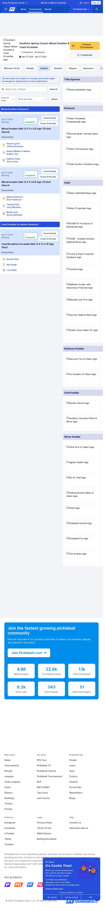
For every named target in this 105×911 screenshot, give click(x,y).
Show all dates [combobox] (5, 99)
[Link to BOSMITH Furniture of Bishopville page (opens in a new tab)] (83, 227)
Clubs (7, 787)
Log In (86, 2)
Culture (73, 776)
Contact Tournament (86, 46)
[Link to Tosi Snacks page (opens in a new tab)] (83, 557)
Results (48, 9)
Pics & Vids (75, 787)
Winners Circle (12, 68)
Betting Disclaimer (47, 839)
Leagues (58, 9)
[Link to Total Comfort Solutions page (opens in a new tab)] (83, 167)
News (23, 9)
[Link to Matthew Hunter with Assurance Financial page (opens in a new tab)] (83, 288)
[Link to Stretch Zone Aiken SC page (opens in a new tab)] (83, 333)
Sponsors (88, 68)
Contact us (75, 822)
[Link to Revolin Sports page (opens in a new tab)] (83, 406)
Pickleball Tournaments (49, 776)
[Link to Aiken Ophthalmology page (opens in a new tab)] (83, 196)
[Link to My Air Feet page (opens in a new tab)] (83, 481)
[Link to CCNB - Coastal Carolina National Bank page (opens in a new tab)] (83, 242)
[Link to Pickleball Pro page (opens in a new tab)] (83, 542)
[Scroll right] (101, 68)
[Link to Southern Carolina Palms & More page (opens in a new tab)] (83, 421)
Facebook (9, 828)
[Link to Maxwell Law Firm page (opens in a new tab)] (83, 303)
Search (54, 89)
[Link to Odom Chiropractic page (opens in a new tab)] (83, 152)
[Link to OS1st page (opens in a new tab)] (83, 511)
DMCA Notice (44, 833)
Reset (54, 99)
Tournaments (35, 9)
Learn (72, 765)
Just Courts (43, 798)
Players (73, 68)
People (73, 760)
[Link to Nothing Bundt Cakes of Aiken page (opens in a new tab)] (83, 496)
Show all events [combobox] (25, 99)
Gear (72, 771)
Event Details (50, 118)
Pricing (8, 809)
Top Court (42, 792)
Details (30, 68)
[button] (10, 9)
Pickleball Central (46, 771)
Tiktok (7, 839)
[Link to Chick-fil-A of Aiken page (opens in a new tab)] (83, 450)
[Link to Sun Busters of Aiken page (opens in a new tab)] (83, 377)
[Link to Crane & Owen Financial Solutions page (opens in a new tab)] (83, 257)
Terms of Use (44, 828)
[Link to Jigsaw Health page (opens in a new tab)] (83, 466)
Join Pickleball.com (26, 653)
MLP (39, 781)
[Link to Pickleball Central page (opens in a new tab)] (83, 526)
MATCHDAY (43, 787)
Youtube (8, 844)
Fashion (73, 781)
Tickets (8, 803)
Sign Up (96, 2)
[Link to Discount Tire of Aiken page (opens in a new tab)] (83, 362)
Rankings (9, 798)
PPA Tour (42, 760)
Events (44, 68)
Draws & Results (48, 123)
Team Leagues (12, 781)
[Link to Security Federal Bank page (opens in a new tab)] (83, 318)
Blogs (72, 798)
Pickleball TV (44, 765)
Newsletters (75, 792)
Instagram (9, 822)
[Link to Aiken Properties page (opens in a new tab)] (83, 211)
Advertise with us (78, 828)
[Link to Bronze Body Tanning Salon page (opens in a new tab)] (83, 137)
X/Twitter (9, 833)
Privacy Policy (44, 822)
